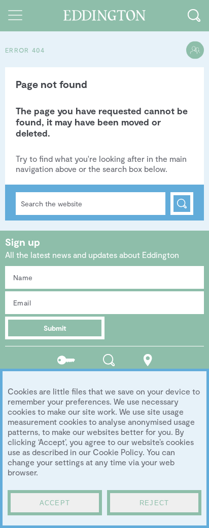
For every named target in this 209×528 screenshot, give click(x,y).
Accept (55, 503)
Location (148, 360)
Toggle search (194, 15)
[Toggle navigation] (15, 15)
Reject (154, 503)
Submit (55, 328)
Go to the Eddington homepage (104, 15)
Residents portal (66, 360)
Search (181, 203)
